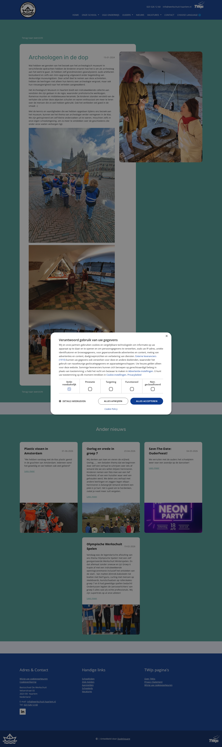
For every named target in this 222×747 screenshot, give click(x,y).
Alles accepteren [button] (146, 401)
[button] (72, 401)
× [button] (166, 336)
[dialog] (111, 374)
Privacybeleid (134, 374)
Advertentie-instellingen (140, 370)
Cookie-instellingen (116, 374)
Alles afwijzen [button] (113, 401)
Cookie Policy (111, 409)
